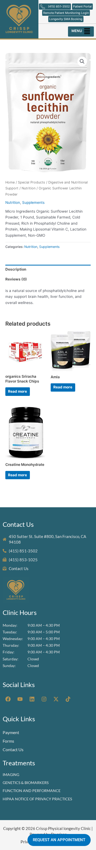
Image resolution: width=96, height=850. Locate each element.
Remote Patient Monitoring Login (66, 13)
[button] (81, 30)
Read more (17, 391)
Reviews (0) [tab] (16, 279)
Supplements (33, 202)
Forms (8, 740)
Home (10, 182)
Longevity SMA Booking (65, 19)
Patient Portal (82, 6)
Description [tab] (15, 269)
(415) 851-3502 (59, 6)
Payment (11, 732)
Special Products (31, 182)
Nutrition (28, 188)
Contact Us (13, 749)
